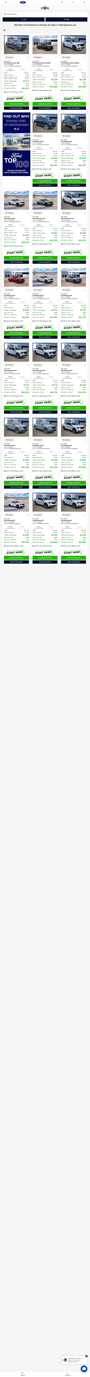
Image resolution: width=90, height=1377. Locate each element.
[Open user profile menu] (84, 2)
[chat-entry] (84, 1368)
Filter (67, 19)
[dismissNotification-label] (86, 1356)
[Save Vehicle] (27, 57)
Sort (25, 19)
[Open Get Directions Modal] (62, 2)
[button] (16, 108)
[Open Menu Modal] (5, 2)
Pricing (10, 69)
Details (23, 69)
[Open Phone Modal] (73, 2)
